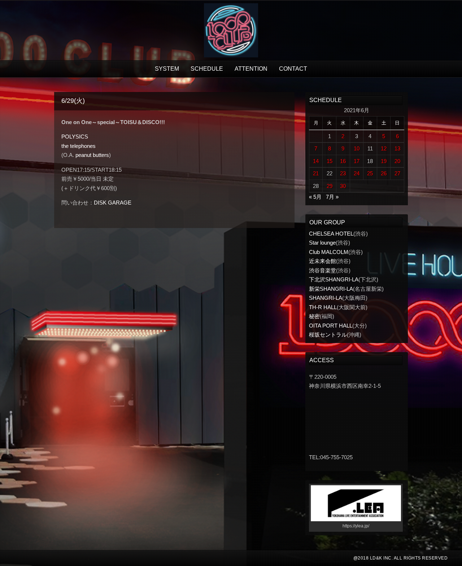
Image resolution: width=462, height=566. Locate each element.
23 (343, 173)
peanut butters (92, 155)
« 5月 (315, 197)
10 (356, 148)
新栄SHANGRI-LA (331, 289)
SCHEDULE (207, 69)
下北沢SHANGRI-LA (333, 279)
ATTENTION (251, 69)
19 (384, 161)
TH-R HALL (323, 307)
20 (397, 161)
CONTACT (293, 69)
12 (384, 148)
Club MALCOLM (328, 252)
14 (316, 161)
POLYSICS (74, 136)
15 (329, 161)
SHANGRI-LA (325, 298)
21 (316, 173)
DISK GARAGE (112, 202)
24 (356, 173)
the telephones (78, 146)
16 (343, 161)
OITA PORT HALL (330, 326)
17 (356, 161)
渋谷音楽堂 (322, 270)
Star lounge (322, 243)
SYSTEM (167, 69)
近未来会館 (322, 261)
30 (343, 186)
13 (397, 148)
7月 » (332, 197)
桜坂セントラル (328, 335)
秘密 (314, 316)
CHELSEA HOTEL (331, 234)
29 (329, 186)
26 (384, 173)
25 (370, 173)
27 (397, 173)
